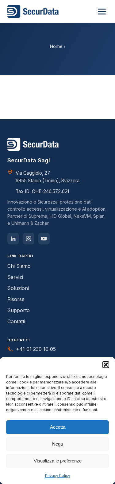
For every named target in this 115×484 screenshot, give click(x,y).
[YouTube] (44, 238)
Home (56, 46)
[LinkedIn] (13, 238)
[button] (106, 365)
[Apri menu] (102, 11)
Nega (57, 443)
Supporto (18, 310)
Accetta (57, 427)
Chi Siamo (19, 266)
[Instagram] (28, 238)
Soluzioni (18, 288)
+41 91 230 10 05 (36, 349)
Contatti (16, 321)
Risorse (16, 299)
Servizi (15, 277)
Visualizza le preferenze (58, 460)
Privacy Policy (57, 475)
